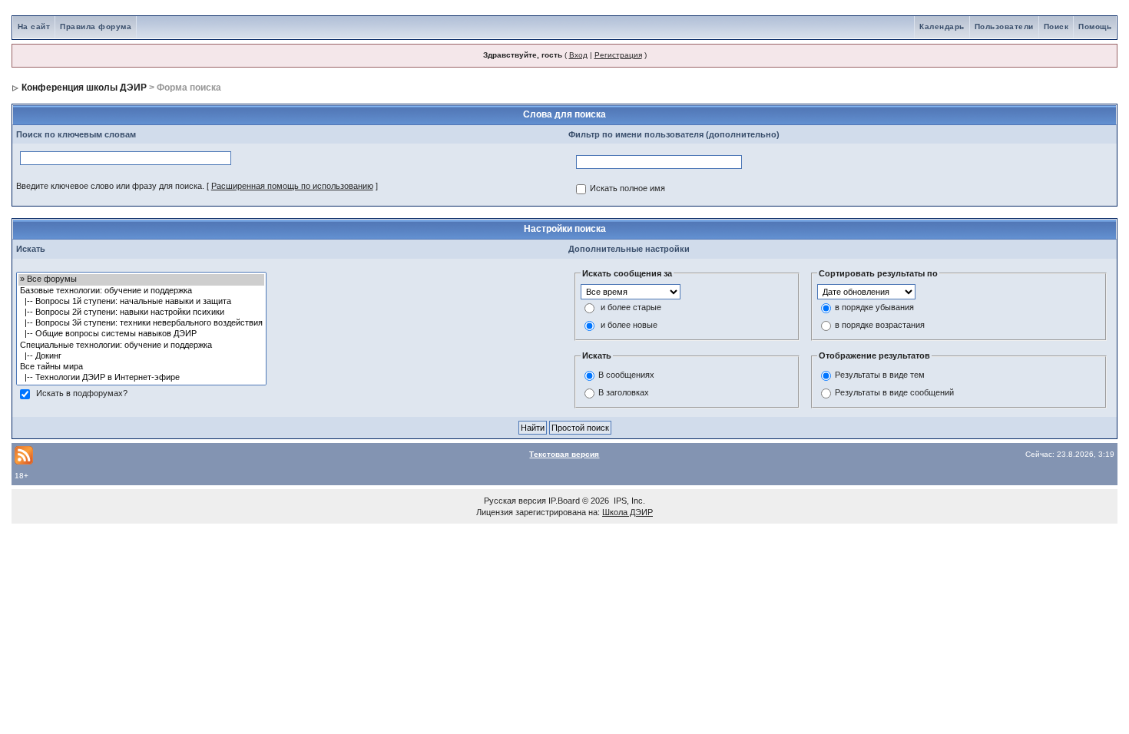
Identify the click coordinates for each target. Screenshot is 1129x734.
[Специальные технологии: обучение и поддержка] (141, 345)
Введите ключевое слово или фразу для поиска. (110, 185)
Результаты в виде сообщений (894, 392)
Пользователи (1004, 26)
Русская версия (515, 500)
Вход (578, 55)
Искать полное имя (627, 188)
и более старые (631, 307)
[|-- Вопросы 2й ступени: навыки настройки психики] (141, 312)
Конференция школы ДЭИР (84, 87)
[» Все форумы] (141, 279)
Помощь (1094, 26)
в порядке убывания (874, 307)
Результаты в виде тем (880, 374)
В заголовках (623, 392)
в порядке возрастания (880, 325)
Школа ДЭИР (627, 512)
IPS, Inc (628, 500)
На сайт (34, 26)
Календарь (942, 26)
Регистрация (618, 55)
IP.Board (564, 500)
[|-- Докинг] (141, 356)
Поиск (1056, 26)
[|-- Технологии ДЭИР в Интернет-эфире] (141, 377)
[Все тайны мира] (141, 367)
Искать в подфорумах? (81, 393)
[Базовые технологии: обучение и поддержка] (141, 291)
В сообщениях (626, 374)
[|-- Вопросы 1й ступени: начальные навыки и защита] (141, 301)
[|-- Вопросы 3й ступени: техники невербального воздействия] (141, 323)
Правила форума (95, 26)
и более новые (629, 325)
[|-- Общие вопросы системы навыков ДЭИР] (141, 334)
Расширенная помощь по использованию (292, 185)
